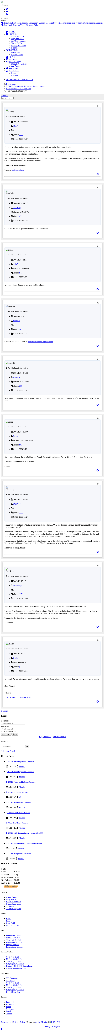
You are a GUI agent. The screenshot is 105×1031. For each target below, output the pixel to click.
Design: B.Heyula (52, 1026)
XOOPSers (10, 906)
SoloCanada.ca (18, 170)
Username (5, 721)
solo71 (16, 264)
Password (5, 726)
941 (20, 273)
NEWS (11, 57)
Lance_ (16, 436)
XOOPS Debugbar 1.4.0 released (19, 854)
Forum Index (9, 23)
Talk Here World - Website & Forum (19, 697)
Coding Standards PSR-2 (16, 968)
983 (20, 445)
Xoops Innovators (13, 904)
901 (20, 329)
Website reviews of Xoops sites (18, 88)
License (14, 48)
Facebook (10, 1002)
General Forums (21, 23)
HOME (11, 32)
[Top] (98, 174)
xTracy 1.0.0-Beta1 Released (17, 823)
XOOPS (12, 34)
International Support (93, 23)
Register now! (45, 737)
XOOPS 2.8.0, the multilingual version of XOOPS (25, 833)
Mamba (22, 766)
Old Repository (17, 66)
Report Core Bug (13, 992)
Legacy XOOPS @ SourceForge (19, 966)
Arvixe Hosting (41, 1022)
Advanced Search (8, 751)
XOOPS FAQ (14, 68)
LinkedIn (10, 1004)
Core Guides (11, 923)
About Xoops (11, 897)
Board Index (16, 52)
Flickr (8, 1007)
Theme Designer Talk (29, 25)
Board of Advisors (13, 902)
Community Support (37, 23)
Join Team (10, 980)
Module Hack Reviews (10, 25)
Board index (11, 84)
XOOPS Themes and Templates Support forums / (26, 86)
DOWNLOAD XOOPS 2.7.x (20, 80)
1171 (21, 135)
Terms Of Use (17, 43)
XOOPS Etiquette (13, 909)
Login (13, 73)
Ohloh (8, 1011)
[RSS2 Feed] (56, 1022)
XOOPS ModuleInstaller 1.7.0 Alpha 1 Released (24, 843)
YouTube (10, 1009)
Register (14, 75)
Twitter (9, 1013)
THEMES (12, 59)
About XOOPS (17, 36)
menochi (16, 377)
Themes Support (67, 23)
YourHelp (17, 208)
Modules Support (53, 23)
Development (79, 23)
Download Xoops (13, 935)
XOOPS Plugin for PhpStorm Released (21, 782)
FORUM (13, 50)
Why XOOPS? (17, 39)
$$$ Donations (12, 978)
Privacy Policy (19, 1022)
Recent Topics (17, 55)
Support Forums (12, 945)
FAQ (8, 921)
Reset (15, 734)
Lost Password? (59, 737)
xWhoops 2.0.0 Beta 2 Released (18, 813)
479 (20, 216)
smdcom (16, 321)
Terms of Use (6, 1022)
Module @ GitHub (19, 64)
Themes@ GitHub (13, 940)
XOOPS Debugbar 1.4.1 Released (19, 802)
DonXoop (17, 126)
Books (8, 918)
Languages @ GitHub (15, 942)
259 (20, 386)
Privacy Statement (18, 45)
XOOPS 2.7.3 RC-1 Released (17, 792)
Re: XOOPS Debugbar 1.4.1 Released (20, 761)
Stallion (16, 658)
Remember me (10, 732)
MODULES (14, 61)
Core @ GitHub (12, 957)
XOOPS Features (18, 41)
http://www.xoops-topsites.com (40, 342)
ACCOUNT (14, 71)
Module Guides (12, 925)
